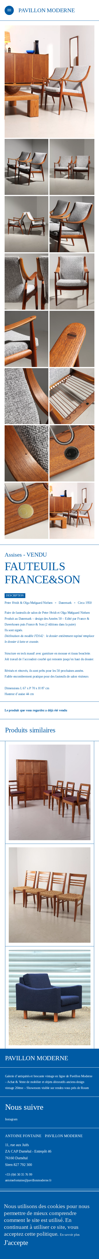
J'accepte (16, 1242)
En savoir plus (70, 1234)
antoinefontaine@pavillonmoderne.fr (28, 1180)
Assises (13, 555)
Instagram (11, 1119)
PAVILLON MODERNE (46, 10)
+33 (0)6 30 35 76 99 (18, 1174)
